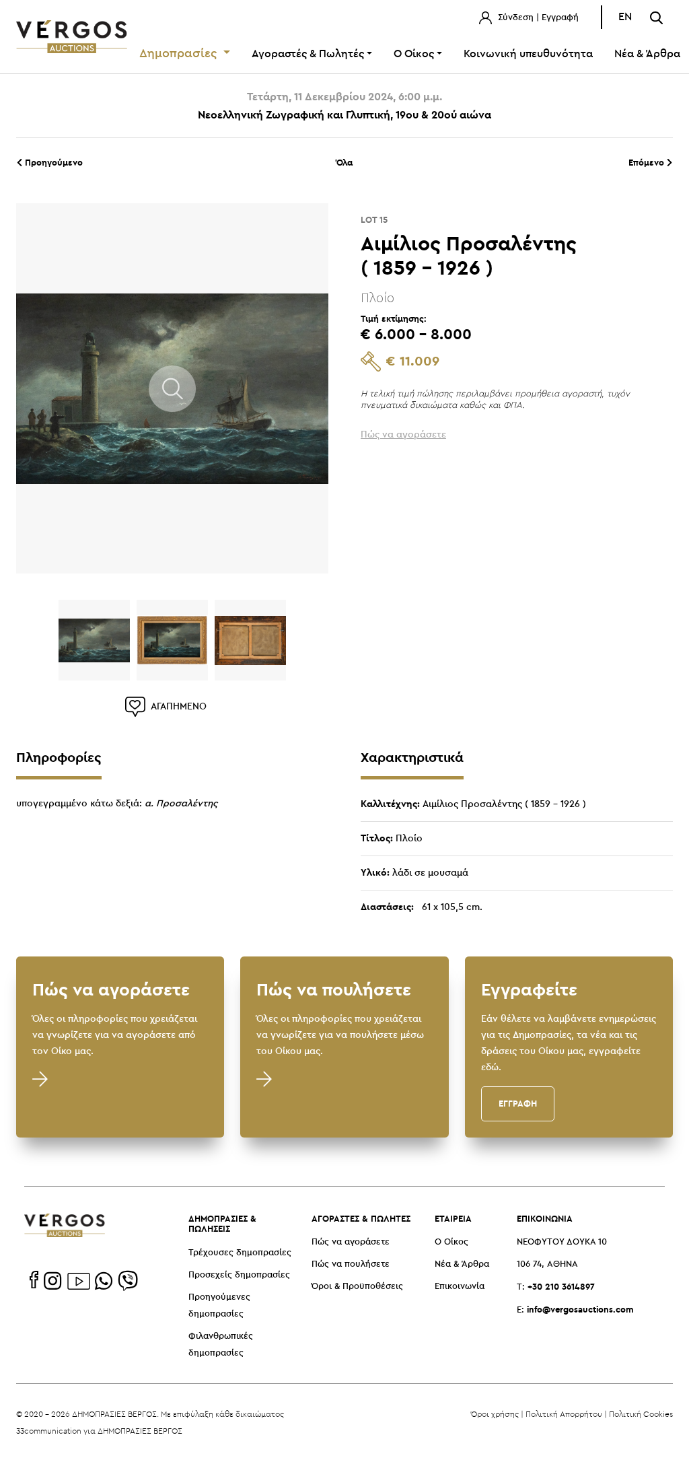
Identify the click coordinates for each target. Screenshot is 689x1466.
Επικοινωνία (459, 1286)
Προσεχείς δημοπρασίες (239, 1275)
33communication (48, 1431)
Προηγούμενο (52, 162)
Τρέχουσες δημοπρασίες (239, 1253)
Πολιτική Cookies (641, 1414)
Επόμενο (647, 162)
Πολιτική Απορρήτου (563, 1414)
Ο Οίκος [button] (414, 54)
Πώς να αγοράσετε (351, 1242)
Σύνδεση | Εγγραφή (537, 18)
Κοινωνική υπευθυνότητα (528, 54)
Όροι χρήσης (495, 1414)
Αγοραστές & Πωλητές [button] (308, 54)
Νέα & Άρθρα (462, 1264)
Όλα (344, 162)
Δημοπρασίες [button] (180, 54)
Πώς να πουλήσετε (351, 1264)
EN (625, 17)
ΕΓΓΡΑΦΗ (518, 1103)
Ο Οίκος (451, 1242)
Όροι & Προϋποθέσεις (357, 1286)
